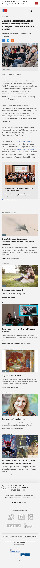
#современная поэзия (13, 258)
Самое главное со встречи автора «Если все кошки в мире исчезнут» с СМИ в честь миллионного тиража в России (20, 337)
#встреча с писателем (24, 343)
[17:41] (20, 214)
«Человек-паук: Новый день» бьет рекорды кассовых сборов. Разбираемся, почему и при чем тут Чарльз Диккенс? (20, 469)
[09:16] (20, 305)
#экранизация (12, 200)
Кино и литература (7, 434)
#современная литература (10, 343)
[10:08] (20, 265)
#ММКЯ (4, 258)
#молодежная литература (10, 387)
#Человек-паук (15, 475)
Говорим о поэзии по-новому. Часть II (14, 294)
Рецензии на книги (7, 349)
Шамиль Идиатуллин (22, 141)
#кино (4, 200)
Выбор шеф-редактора (9, 213)
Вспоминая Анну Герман (13, 419)
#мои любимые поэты (16, 429)
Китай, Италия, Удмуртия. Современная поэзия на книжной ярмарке (18, 241)
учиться (25, 488)
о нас (24, 490)
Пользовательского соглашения (16, 5)
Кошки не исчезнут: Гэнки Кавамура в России (19, 330)
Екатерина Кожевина (25, 149)
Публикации (5, 264)
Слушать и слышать (11, 375)
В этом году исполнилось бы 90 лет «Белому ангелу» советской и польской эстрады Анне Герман (19, 424)
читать (21, 485)
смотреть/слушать (17, 488)
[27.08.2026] (20, 351)
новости (14, 485)
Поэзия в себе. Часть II (12, 290)
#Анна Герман (6, 429)
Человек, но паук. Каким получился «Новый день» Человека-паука (18, 461)
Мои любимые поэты (8, 393)
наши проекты (15, 490)
